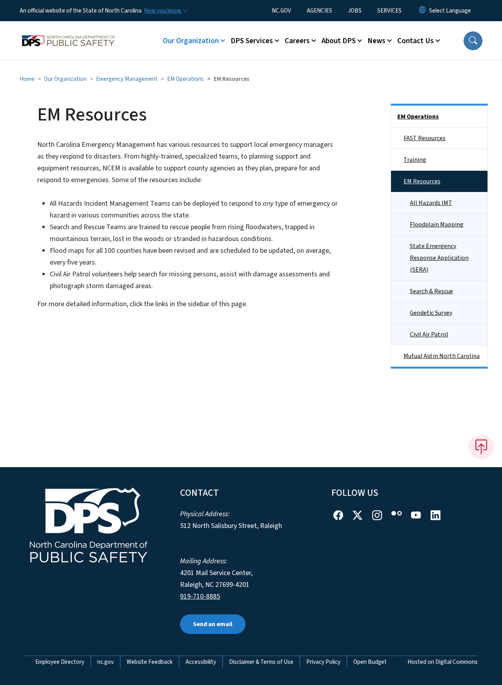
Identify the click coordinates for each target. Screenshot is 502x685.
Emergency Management (127, 79)
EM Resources (422, 181)
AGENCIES (319, 10)
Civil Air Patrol (429, 334)
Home (27, 79)
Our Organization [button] (191, 40)
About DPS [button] (339, 40)
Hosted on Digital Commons (442, 662)
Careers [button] (297, 40)
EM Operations (185, 79)
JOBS (355, 10)
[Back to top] (481, 447)
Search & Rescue (431, 291)
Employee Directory (59, 662)
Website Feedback (150, 662)
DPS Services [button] (252, 40)
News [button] (376, 40)
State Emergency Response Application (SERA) (439, 258)
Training (415, 159)
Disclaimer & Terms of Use (261, 662)
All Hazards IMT (431, 203)
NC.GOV (281, 10)
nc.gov (105, 662)
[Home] (69, 31)
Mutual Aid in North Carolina (442, 356)
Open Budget (370, 662)
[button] (473, 40)
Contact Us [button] (415, 40)
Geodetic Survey (431, 313)
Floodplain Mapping (437, 224)
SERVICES (389, 10)
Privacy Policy (323, 662)
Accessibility (201, 662)
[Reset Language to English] (422, 10)
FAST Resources (425, 138)
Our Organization (65, 79)
